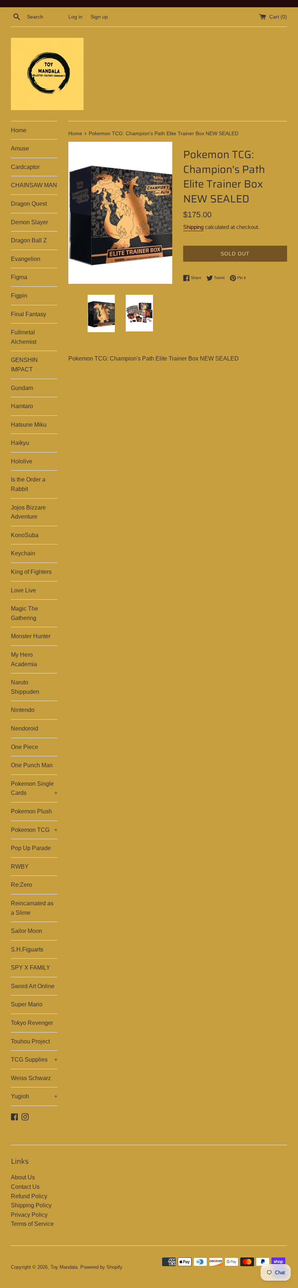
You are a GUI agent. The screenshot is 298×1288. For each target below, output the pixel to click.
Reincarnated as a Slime (32, 908)
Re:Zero (21, 885)
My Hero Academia (24, 659)
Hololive (21, 461)
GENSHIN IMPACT (24, 365)
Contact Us (25, 1187)
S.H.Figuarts (27, 949)
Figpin (19, 296)
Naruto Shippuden (25, 687)
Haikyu (20, 443)
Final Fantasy (28, 314)
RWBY (20, 867)
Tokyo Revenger (32, 1023)
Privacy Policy (29, 1215)
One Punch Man (32, 765)
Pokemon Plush (31, 811)
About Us (23, 1177)
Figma (19, 277)
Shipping (193, 227)
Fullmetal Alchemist (23, 337)
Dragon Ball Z (29, 240)
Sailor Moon (26, 931)
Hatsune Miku (29, 425)
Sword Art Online (33, 986)
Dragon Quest (29, 204)
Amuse (20, 148)
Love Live (23, 590)
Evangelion (25, 259)
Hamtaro (22, 406)
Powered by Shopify (101, 1267)
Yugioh (34, 1096)
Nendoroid (24, 728)
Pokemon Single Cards (34, 788)
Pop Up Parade (31, 848)
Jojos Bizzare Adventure (28, 512)
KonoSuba (25, 535)
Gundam (22, 388)
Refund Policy (29, 1196)
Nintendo (23, 710)
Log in (75, 17)
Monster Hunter (31, 636)
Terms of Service (32, 1224)
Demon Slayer (29, 222)
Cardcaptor (25, 167)
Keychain (23, 553)
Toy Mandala (64, 1267)
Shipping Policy (31, 1205)
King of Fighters (31, 572)
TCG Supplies (34, 1059)
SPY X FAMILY (30, 968)
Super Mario (27, 1004)
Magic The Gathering (24, 613)
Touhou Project (30, 1041)
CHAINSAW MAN (34, 185)
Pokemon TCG (34, 830)
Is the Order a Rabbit (28, 484)
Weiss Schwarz (31, 1078)
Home (19, 130)
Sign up (99, 17)
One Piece (24, 747)
